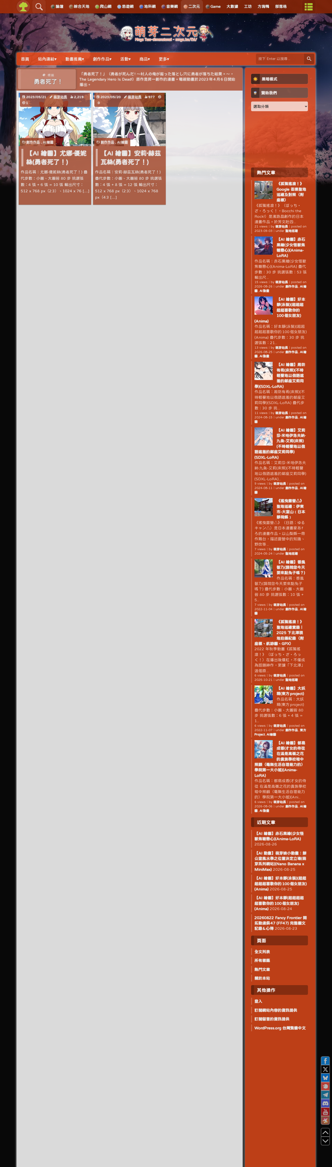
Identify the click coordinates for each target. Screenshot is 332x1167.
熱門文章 (262, 969)
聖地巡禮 (291, 230)
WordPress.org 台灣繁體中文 (280, 1028)
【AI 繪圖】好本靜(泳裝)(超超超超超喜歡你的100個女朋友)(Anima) (279, 310)
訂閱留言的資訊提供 (271, 1019)
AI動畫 (264, 290)
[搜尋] (309, 59)
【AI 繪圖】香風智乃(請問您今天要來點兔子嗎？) (291, 567)
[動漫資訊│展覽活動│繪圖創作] (166, 39)
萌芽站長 (60, 97)
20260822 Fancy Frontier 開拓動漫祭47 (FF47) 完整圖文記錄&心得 (280, 923)
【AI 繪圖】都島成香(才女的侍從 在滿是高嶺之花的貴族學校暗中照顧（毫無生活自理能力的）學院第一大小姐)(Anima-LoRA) (279, 759)
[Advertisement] (279, 139)
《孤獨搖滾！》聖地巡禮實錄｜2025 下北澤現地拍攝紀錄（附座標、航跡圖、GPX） (279, 632)
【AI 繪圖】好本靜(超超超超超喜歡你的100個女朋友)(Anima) (279, 903)
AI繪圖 (48, 142)
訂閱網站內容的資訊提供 (275, 1010)
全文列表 (262, 952)
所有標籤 (262, 960)
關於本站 (262, 978)
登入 (258, 1001)
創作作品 (33, 142)
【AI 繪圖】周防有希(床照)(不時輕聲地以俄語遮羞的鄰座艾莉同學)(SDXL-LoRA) (279, 375)
